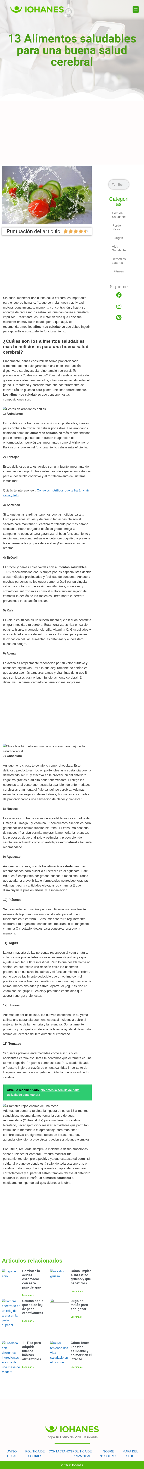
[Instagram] (118, 306)
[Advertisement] (72, 132)
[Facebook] (118, 295)
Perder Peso (117, 227)
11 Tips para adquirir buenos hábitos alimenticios (31, 1351)
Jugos (119, 238)
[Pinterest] (118, 317)
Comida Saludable (119, 215)
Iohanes (77, 1465)
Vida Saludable (119, 248)
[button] (136, 9)
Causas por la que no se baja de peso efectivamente (33, 1307)
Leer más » (28, 1295)
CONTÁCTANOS (60, 1451)
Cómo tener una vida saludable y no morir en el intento (81, 1351)
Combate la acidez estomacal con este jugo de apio (31, 1279)
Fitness (119, 271)
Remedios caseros (119, 261)
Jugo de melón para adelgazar (79, 1305)
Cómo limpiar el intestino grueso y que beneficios (81, 1277)
